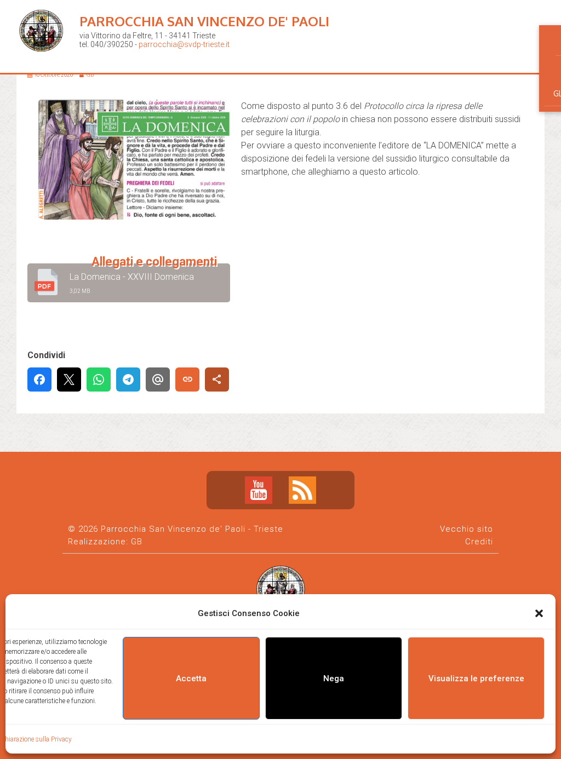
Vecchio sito (466, 529)
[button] (539, 613)
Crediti (479, 542)
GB (136, 542)
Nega (333, 678)
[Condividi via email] (158, 379)
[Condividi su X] (69, 379)
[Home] (43, 60)
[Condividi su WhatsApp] (99, 379)
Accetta (191, 678)
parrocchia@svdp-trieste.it (184, 44)
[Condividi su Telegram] (128, 379)
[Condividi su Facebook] (39, 379)
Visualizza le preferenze (476, 678)
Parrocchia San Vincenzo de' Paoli (204, 21)
